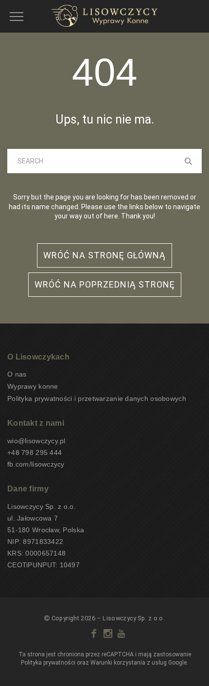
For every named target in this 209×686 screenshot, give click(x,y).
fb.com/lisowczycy (36, 464)
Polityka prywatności (48, 662)
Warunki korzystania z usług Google (138, 662)
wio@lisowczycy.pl (36, 441)
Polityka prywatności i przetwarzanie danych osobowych (96, 398)
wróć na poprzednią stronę (105, 284)
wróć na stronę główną (104, 255)
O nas (16, 374)
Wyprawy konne (32, 386)
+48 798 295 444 (34, 452)
